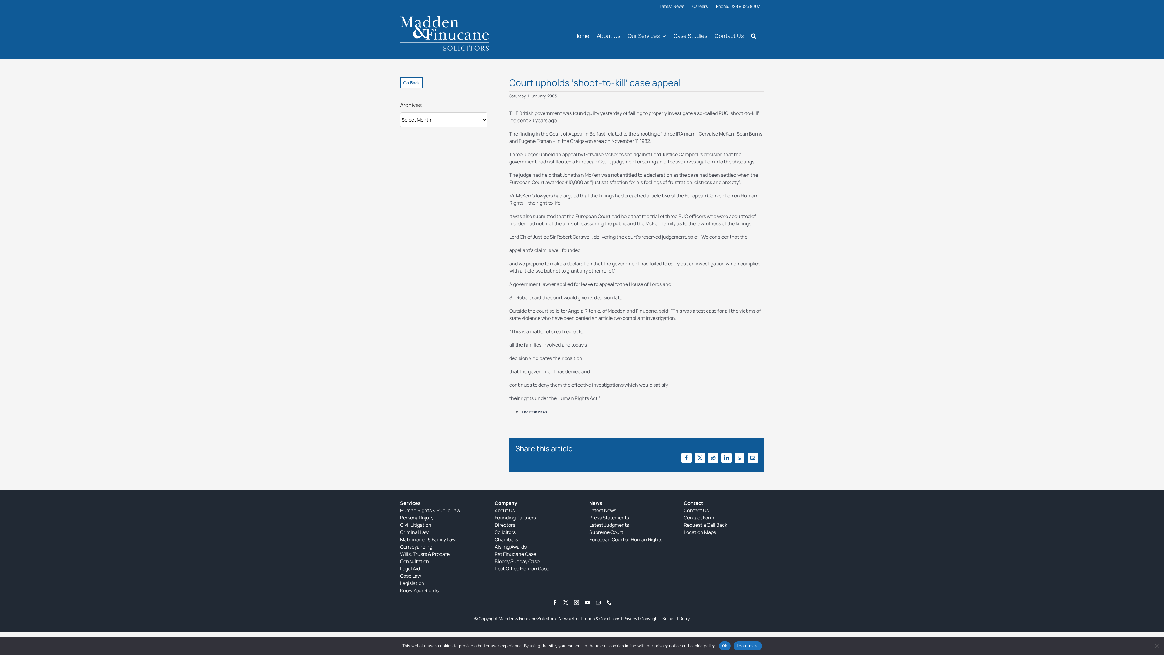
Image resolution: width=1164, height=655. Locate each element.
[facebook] (554, 602)
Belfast (669, 618)
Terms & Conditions (601, 618)
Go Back (411, 82)
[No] (1156, 646)
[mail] (598, 602)
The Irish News (534, 412)
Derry (684, 618)
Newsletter (569, 618)
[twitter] (565, 602)
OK (725, 645)
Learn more (748, 645)
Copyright (649, 618)
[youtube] (587, 602)
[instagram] (576, 602)
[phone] (609, 602)
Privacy (630, 618)
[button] (753, 35)
